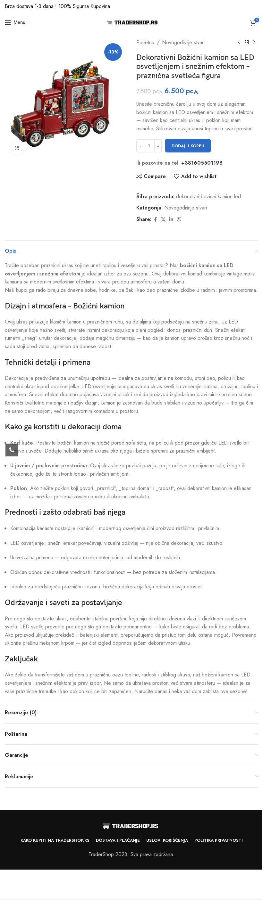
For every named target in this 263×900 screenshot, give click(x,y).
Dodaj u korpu (188, 146)
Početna (145, 42)
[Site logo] (131, 22)
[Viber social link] (179, 219)
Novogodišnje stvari (183, 42)
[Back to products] (246, 42)
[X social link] (163, 219)
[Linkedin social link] (171, 219)
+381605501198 (202, 163)
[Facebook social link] (155, 219)
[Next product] (254, 42)
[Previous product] (239, 42)
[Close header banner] (255, 6)
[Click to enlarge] (17, 148)
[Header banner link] (131, 6)
